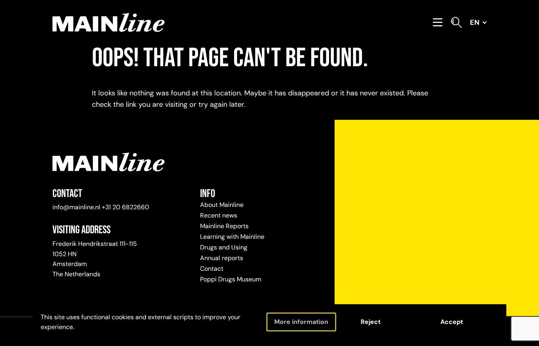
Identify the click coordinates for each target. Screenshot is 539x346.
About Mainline (221, 205)
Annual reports (221, 258)
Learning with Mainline (232, 237)
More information (301, 322)
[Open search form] (456, 22)
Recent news (218, 215)
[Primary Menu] (437, 22)
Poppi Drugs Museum (230, 279)
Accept (451, 322)
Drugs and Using (223, 247)
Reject (371, 322)
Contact (211, 268)
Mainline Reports (224, 226)
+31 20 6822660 (125, 207)
